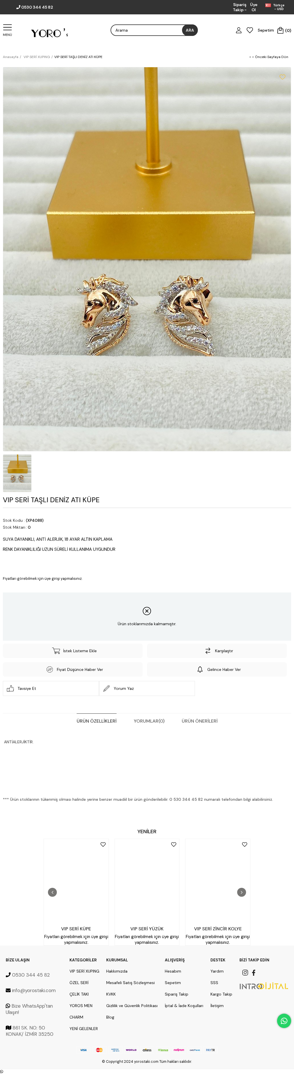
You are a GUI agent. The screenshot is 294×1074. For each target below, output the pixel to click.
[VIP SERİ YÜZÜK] (147, 881)
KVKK (111, 994)
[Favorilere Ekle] (282, 77)
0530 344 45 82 (37, 7)
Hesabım (173, 971)
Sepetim (173, 982)
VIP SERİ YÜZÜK (147, 929)
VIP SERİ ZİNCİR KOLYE (218, 929)
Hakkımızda (116, 971)
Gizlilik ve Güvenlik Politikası (132, 1005)
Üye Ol (254, 7)
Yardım (217, 971)
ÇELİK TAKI (79, 994)
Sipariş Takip (176, 994)
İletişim (217, 1005)
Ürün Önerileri (200, 721)
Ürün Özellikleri (97, 721)
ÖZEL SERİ (78, 982)
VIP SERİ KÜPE (76, 929)
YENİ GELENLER (83, 1028)
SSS (214, 982)
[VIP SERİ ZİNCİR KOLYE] (217, 881)
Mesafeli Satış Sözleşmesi (130, 982)
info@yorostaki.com (34, 990)
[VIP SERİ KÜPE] (76, 881)
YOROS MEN (80, 1005)
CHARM (76, 1017)
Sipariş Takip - (240, 7)
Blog (110, 1017)
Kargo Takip (221, 994)
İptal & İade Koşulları (184, 1005)
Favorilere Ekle (103, 844)
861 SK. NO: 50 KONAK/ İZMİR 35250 (29, 1031)
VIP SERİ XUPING (84, 971)
